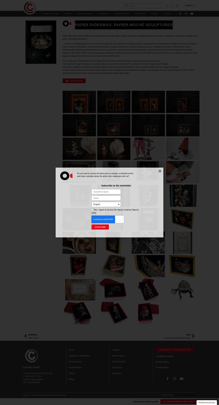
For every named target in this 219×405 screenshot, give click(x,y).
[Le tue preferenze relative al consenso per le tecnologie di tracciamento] (207, 402)
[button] (160, 171)
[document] (109, 202)
